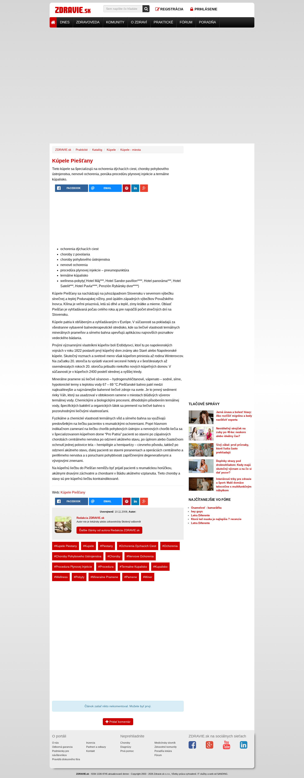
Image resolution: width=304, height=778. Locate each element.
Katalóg (97, 149)
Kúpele (111, 149)
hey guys (197, 511)
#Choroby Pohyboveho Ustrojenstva (77, 556)
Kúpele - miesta (130, 149)
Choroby (125, 742)
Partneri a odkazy (96, 746)
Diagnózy (125, 746)
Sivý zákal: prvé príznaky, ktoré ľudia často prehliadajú (232, 448)
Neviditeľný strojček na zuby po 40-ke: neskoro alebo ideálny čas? (231, 432)
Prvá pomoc (127, 751)
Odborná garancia (62, 746)
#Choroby (114, 556)
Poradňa (207, 22)
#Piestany (106, 546)
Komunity (115, 22)
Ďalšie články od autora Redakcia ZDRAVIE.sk (109, 530)
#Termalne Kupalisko (133, 566)
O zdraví (139, 22)
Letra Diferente (200, 515)
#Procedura (106, 566)
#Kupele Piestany (65, 546)
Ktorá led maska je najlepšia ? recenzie (216, 519)
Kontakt (90, 751)
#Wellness (61, 577)
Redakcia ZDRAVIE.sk (90, 517)
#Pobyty (79, 577)
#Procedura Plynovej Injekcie (73, 566)
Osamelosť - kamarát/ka (206, 507)
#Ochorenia (170, 546)
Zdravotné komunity (165, 746)
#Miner (147, 577)
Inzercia (90, 742)
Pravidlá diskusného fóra (66, 759)
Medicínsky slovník (165, 742)
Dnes (64, 22)
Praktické (163, 22)
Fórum (186, 22)
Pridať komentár (119, 721)
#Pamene (130, 577)
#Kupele (88, 546)
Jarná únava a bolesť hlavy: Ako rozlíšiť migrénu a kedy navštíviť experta (234, 416)
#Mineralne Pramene (104, 577)
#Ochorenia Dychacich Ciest (137, 546)
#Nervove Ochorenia (140, 556)
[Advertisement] (152, 57)
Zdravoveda (87, 22)
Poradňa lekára (163, 751)
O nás (55, 742)
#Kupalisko (160, 566)
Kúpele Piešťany (73, 492)
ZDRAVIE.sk (63, 149)
